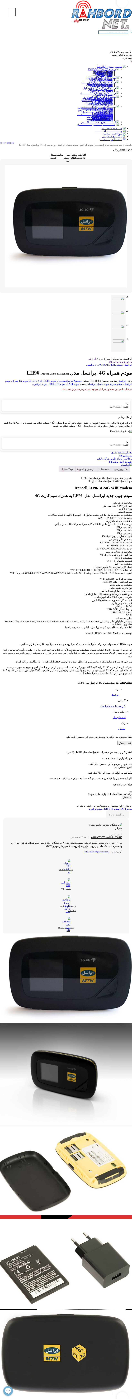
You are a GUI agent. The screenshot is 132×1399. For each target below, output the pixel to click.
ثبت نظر (127, 797)
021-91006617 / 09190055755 (106, 837)
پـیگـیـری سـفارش (112, 136)
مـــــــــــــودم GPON (101, 80)
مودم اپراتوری (39, 384)
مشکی (122, 728)
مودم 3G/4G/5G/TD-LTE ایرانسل (104, 364)
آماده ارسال (119, 717)
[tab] (120, 469)
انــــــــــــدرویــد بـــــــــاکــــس (98, 122)
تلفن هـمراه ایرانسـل (102, 86)
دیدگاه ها (68, 469)
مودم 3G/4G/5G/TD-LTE (42, 381)
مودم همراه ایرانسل (67, 144)
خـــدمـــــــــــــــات (102, 120)
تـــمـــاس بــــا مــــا (111, 139)
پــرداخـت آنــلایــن (112, 133)
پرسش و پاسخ (86, 469)
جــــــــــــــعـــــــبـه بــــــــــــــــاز (96, 124)
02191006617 (119, 407)
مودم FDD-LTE (56, 384)
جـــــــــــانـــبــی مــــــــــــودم (95, 110)
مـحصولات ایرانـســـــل (106, 144)
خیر (90, 358)
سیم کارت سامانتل (102, 104)
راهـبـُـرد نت (125, 144)
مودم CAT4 (73, 384)
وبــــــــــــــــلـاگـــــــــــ (108, 131)
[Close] (130, 791)
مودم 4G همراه (20, 381)
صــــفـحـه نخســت (112, 128)
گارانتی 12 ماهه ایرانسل (113, 706)
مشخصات (104, 469)
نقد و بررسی (120, 469)
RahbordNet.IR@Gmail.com (96, 851)
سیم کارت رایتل (104, 94)
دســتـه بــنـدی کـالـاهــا (109, 66)
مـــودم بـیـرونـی (104, 75)
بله (95, 358)
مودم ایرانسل (86, 144)
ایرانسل (122, 381)
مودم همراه (116, 384)
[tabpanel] (66, 1339)
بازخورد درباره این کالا (120, 361)
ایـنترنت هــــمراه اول (101, 91)
